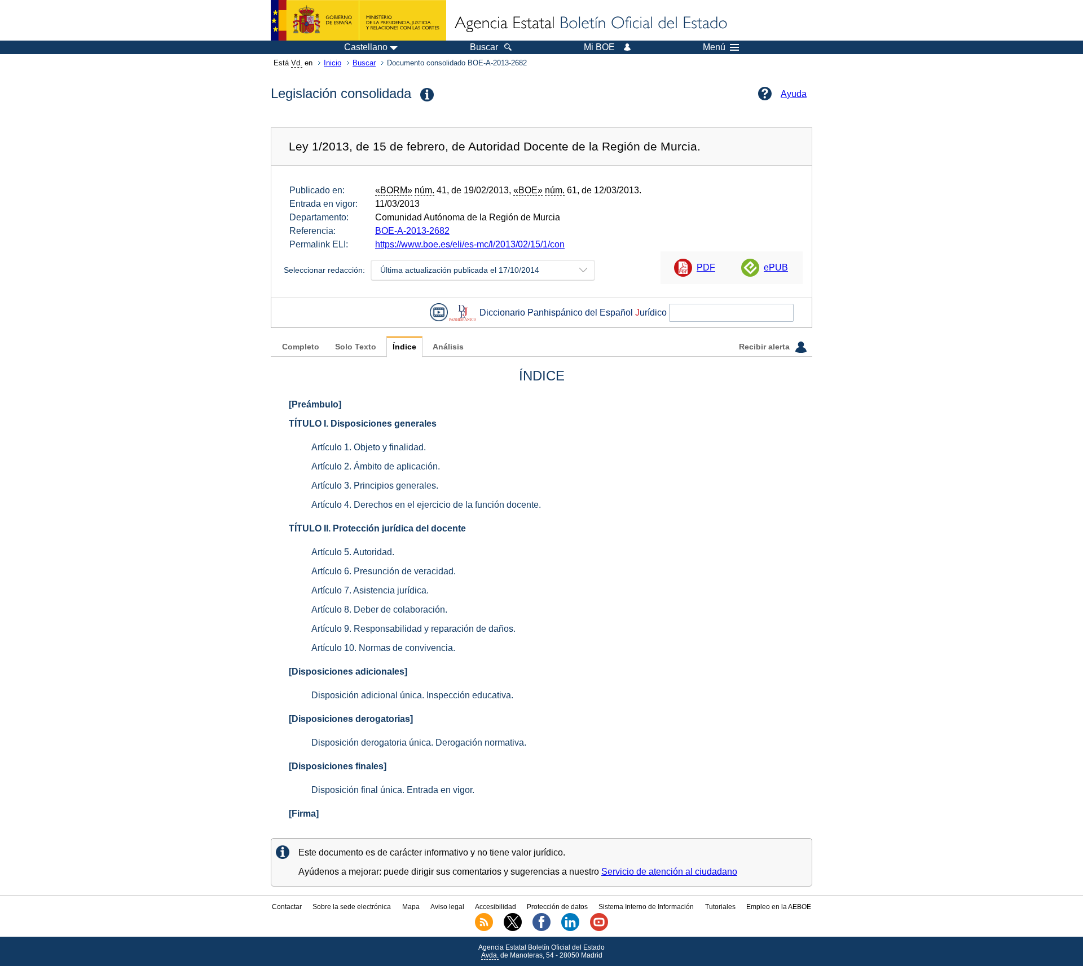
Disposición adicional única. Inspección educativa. (412, 695)
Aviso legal (447, 907)
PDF (706, 267)
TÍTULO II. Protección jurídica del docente (377, 528)
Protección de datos (557, 907)
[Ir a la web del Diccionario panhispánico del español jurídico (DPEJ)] (462, 312)
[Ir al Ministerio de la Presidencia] (358, 20)
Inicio (332, 63)
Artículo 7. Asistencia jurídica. (370, 590)
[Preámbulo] (315, 404)
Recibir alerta (765, 347)
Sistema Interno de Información (646, 907)
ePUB (776, 267)
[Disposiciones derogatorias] (351, 719)
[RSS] (484, 929)
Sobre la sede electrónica (351, 907)
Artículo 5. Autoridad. (352, 552)
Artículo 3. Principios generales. (374, 485)
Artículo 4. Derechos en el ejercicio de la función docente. (426, 504)
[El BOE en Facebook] (541, 929)
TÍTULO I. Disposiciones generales (363, 423)
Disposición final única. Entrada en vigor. (392, 790)
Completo (300, 347)
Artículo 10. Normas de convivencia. (383, 648)
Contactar (287, 907)
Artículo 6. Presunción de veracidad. (383, 571)
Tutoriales (720, 907)
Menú (714, 47)
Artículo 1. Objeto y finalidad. (368, 447)
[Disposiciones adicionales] (348, 671)
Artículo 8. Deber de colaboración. (379, 609)
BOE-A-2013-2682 (412, 231)
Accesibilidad (495, 907)
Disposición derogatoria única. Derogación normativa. (418, 742)
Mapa (411, 907)
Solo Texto (355, 347)
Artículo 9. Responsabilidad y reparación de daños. (413, 628)
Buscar (364, 63)
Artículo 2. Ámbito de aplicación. (375, 466)
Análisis (448, 347)
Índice (404, 347)
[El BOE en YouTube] (599, 929)
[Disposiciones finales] (337, 766)
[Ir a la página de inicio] (590, 24)
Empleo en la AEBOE (778, 907)
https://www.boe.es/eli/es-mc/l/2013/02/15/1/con (470, 244)
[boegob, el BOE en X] (513, 929)
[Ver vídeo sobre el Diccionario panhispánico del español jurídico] (439, 312)
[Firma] (304, 813)
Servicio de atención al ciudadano (669, 871)
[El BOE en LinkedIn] (570, 929)
